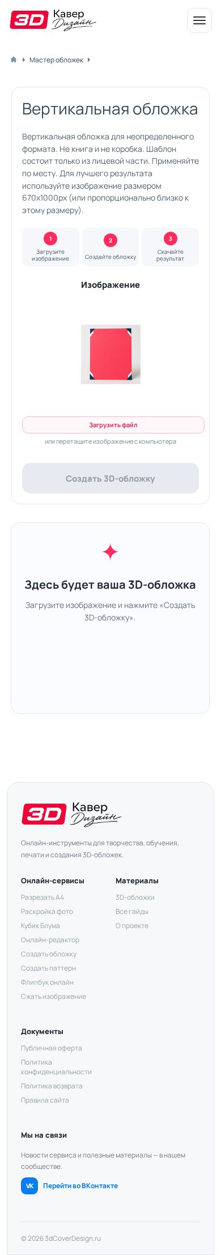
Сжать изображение (53, 996)
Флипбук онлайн (47, 982)
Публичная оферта (51, 1048)
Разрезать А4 (42, 897)
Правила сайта (45, 1100)
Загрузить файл (113, 424)
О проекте (132, 925)
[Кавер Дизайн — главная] (53, 20)
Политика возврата (52, 1086)
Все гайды (132, 911)
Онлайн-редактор (50, 940)
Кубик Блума (40, 925)
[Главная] (13, 59)
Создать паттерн (48, 968)
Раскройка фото (47, 911)
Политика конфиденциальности (56, 1067)
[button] (110, 355)
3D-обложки (135, 897)
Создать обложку (48, 954)
